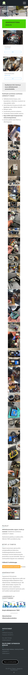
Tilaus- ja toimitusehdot (10, 662)
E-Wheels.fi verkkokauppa (9, 562)
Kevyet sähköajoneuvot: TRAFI (11, 610)
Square (19, 668)
